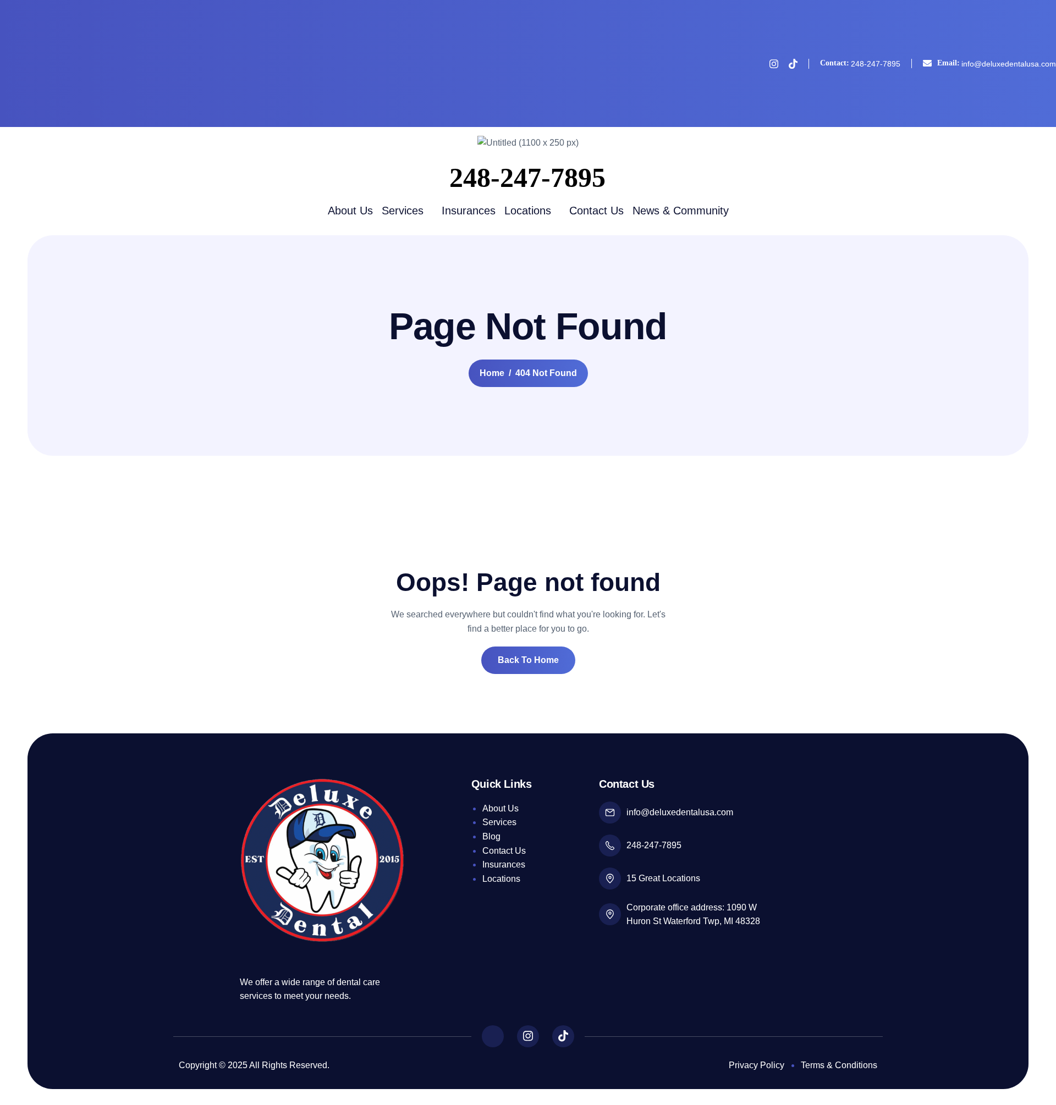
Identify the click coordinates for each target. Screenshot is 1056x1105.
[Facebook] (754, 63)
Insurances (469, 211)
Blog (491, 836)
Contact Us (596, 211)
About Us (350, 211)
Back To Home (528, 660)
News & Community (680, 211)
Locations (527, 211)
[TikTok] (793, 63)
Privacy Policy (756, 1065)
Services (403, 211)
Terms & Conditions (839, 1065)
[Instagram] (773, 63)
